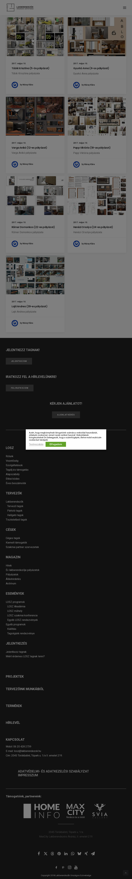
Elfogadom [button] (56, 444)
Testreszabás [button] (36, 444)
